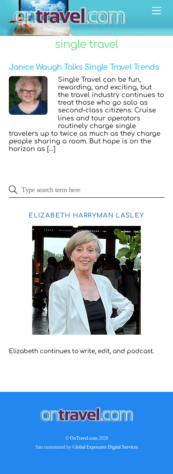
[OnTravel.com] (69, 26)
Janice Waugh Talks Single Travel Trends (84, 67)
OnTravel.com (83, 438)
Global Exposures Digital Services (105, 447)
